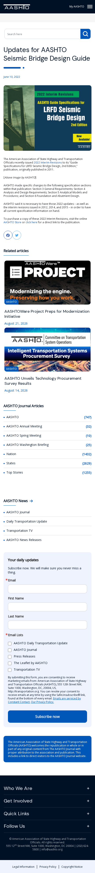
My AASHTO (76, 6)
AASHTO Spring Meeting (23, 435)
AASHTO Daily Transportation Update (41, 643)
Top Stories (14, 472)
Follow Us (14, 826)
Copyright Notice (72, 867)
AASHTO (12, 417)
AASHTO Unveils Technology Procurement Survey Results (43, 381)
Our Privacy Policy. (42, 702)
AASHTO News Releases (24, 540)
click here (31, 222)
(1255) (86, 472)
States (10, 463)
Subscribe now (47, 716)
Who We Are (18, 788)
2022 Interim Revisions (48, 162)
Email (12, 580)
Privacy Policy (48, 867)
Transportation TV (19, 530)
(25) (88, 445)
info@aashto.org (52, 849)
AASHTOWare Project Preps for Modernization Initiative (46, 314)
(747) (87, 417)
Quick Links (16, 813)
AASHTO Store (12, 222)
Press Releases (24, 656)
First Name (16, 598)
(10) (88, 436)
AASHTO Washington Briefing (27, 445)
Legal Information (23, 867)
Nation (11, 454)
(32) (88, 426)
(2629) (86, 463)
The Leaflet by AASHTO (31, 663)
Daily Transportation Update (26, 521)
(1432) (86, 454)
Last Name (16, 616)
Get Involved (18, 801)
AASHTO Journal (18, 512)
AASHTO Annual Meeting (24, 426)
